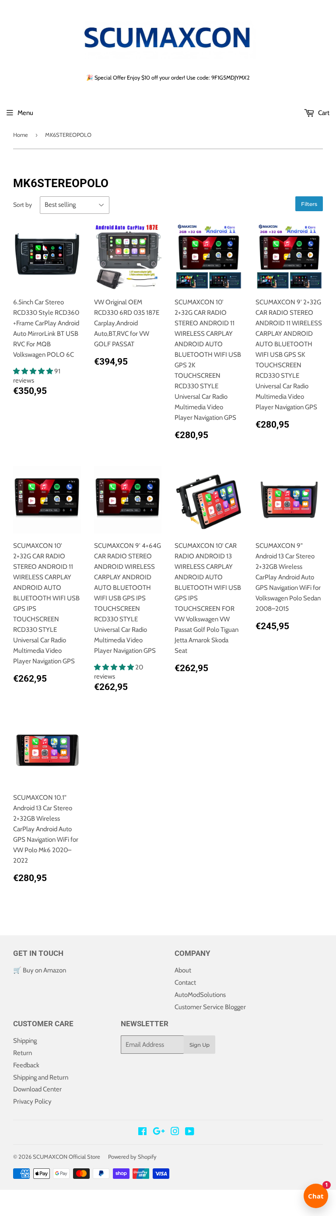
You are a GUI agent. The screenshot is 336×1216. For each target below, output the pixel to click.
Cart (323, 113)
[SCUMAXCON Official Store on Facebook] (142, 1132)
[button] (33, 371)
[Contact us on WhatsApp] (168, 1196)
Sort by (22, 205)
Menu (25, 113)
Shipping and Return (40, 1077)
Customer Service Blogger (210, 1007)
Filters (309, 204)
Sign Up (199, 1045)
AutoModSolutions (200, 995)
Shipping (25, 1041)
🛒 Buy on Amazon (39, 970)
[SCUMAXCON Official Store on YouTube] (189, 1132)
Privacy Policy (32, 1101)
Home (20, 134)
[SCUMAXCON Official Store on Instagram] (175, 1132)
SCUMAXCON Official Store (66, 1156)
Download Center (37, 1089)
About (183, 970)
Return (22, 1053)
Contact (185, 982)
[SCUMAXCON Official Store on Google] (159, 1132)
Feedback (26, 1065)
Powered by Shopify (132, 1156)
